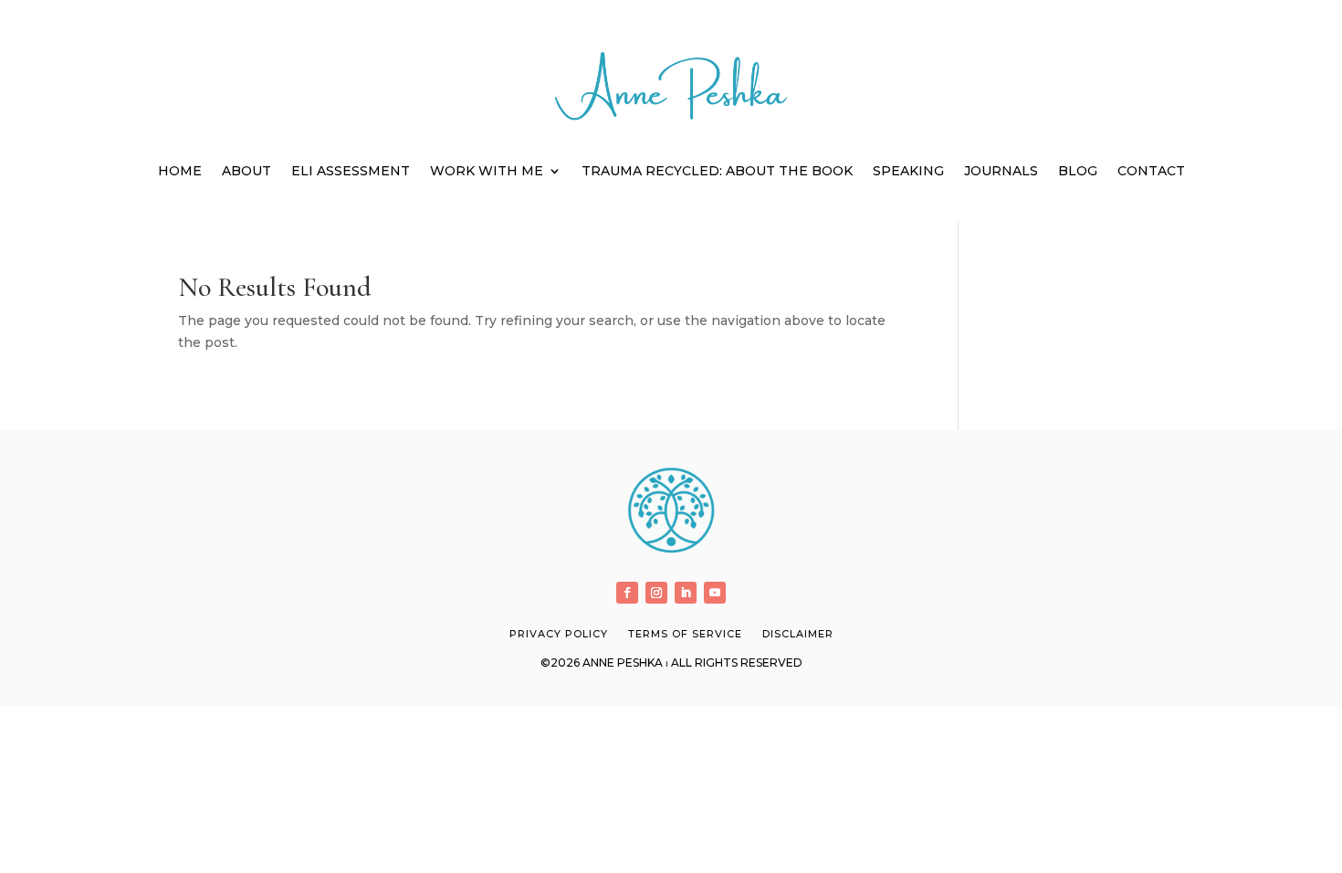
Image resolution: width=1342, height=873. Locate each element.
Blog (1077, 171)
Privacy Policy (558, 633)
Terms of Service (685, 633)
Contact (1151, 171)
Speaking (908, 171)
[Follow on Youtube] (715, 593)
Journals (1001, 171)
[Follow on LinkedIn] (686, 593)
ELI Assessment (350, 171)
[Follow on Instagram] (656, 593)
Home (180, 171)
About (246, 171)
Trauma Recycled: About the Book (717, 171)
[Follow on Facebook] (627, 593)
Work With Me (486, 171)
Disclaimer (798, 633)
